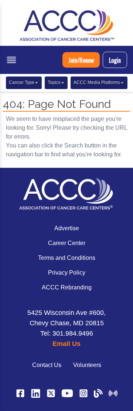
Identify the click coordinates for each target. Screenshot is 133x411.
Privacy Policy (66, 272)
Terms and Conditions (66, 258)
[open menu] (11, 59)
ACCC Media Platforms (97, 82)
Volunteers (87, 365)
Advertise (66, 228)
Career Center (66, 243)
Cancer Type (21, 82)
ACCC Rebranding (67, 287)
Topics (54, 82)
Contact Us (46, 365)
